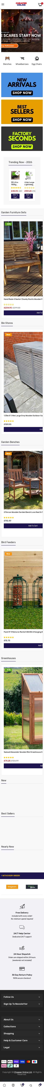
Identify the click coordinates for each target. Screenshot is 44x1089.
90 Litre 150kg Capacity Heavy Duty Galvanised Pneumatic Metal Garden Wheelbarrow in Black (16, 183)
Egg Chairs (37, 64)
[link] (22, 30)
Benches (7, 64)
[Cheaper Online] (21, 4)
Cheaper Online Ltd (23, 1072)
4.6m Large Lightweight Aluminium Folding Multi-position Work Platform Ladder (29, 183)
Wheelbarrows (22, 64)
